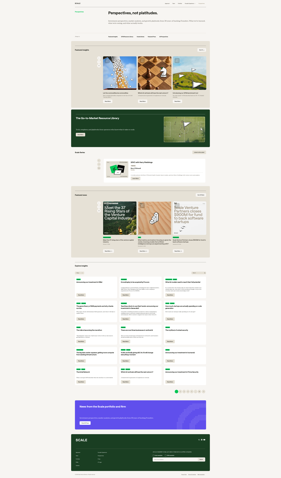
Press (99, 459)
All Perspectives (163, 36)
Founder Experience (102, 452)
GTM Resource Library (127, 36)
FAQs (77, 462)
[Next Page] (203, 391)
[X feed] (199, 440)
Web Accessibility (201, 474)
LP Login (100, 462)
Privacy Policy (184, 474)
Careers (77, 465)
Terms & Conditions (192, 474)
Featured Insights (113, 36)
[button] (190, 3)
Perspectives (202, 3)
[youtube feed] (204, 440)
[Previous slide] (99, 58)
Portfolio (180, 3)
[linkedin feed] (202, 440)
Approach (167, 3)
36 (199, 391)
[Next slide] (99, 62)
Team (173, 3)
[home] (77, 3)
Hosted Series (140, 36)
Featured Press (152, 36)
